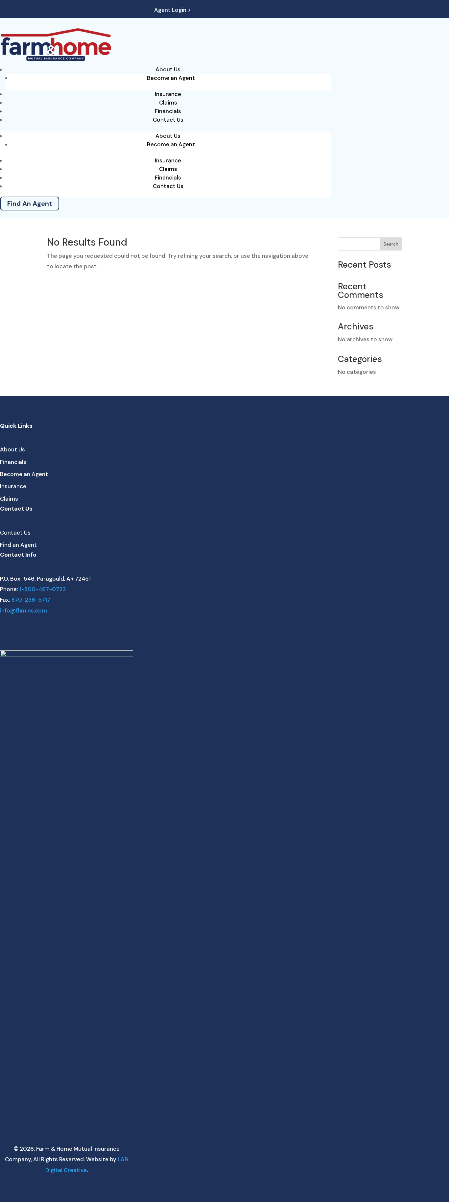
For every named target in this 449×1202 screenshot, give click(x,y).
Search (391, 244)
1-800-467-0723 (42, 589)
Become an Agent (171, 78)
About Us (167, 69)
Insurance (168, 94)
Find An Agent (29, 203)
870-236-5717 (31, 599)
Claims (168, 102)
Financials (168, 111)
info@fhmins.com (23, 610)
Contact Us (168, 119)
